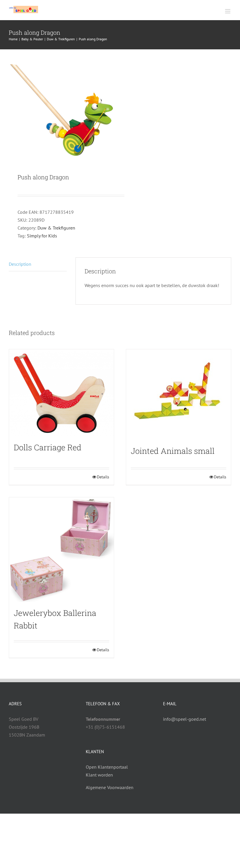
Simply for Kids (42, 236)
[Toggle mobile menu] (228, 11)
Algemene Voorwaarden (109, 787)
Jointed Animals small (173, 451)
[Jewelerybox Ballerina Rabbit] (61, 549)
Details (103, 477)
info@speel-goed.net (184, 719)
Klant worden (99, 775)
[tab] (38, 264)
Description (20, 264)
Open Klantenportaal (107, 767)
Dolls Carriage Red (47, 447)
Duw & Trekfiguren (56, 228)
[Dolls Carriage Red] (61, 392)
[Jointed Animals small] (178, 394)
